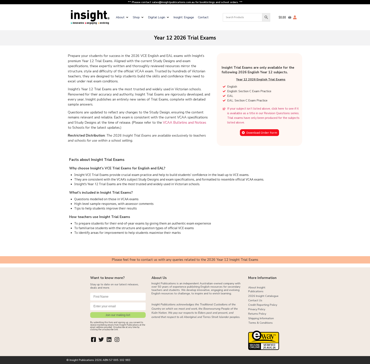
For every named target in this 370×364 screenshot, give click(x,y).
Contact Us (255, 300)
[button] (122, 17)
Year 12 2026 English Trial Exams (260, 79)
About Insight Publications (256, 289)
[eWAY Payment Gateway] (263, 349)
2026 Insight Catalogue (263, 296)
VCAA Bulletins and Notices (184, 122)
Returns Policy (257, 314)
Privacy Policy (256, 309)
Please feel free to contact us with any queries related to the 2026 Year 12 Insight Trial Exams (185, 259)
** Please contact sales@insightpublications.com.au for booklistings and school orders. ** (185, 2)
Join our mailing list (118, 315)
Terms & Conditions (260, 323)
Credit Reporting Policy (262, 305)
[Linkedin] (109, 339)
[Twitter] (101, 339)
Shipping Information (261, 318)
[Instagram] (117, 339)
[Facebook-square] (93, 339)
